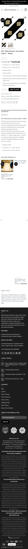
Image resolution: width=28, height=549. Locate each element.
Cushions (8, 299)
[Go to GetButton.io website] (3, 547)
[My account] (22, 10)
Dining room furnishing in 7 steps (14, 378)
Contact (3, 391)
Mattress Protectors (6, 297)
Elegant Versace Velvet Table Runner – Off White (6, 176)
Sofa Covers (16, 297)
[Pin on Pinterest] (14, 102)
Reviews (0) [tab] (4, 114)
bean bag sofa (17, 472)
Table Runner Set (14, 98)
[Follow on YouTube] (19, 353)
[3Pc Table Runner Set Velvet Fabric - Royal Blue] (21, 218)
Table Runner (7, 98)
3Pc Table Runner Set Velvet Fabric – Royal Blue (20, 281)
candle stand (5, 505)
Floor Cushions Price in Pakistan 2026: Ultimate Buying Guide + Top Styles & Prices (16, 365)
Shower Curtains (21, 299)
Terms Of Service (6, 397)
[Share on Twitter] (8, 102)
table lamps (9, 487)
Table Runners (17, 96)
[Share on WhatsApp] (2, 102)
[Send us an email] (11, 353)
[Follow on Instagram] (5, 353)
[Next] (24, 28)
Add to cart (14, 89)
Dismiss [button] (21, 3)
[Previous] (3, 28)
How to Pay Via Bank (7, 408)
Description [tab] (4, 111)
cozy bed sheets (6, 485)
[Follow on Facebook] (2, 353)
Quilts (2, 299)
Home (2, 48)
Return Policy (5, 405)
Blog (2, 389)
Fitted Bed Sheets (13, 295)
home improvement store (16, 535)
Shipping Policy (5, 402)
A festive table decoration (12, 369)
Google (14, 440)
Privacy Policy (5, 399)
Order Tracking (5, 394)
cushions (18, 485)
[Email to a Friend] (11, 102)
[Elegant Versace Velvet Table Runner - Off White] (7, 166)
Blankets (23, 297)
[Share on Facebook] (5, 102)
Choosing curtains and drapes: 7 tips (15, 374)
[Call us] (14, 353)
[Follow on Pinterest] (16, 353)
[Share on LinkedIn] (16, 102)
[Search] (18, 9)
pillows (8, 472)
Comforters (22, 295)
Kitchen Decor (10, 48)
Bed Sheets (4, 295)
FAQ (21, 544)
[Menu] (2, 10)
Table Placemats (6, 301)
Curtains (14, 299)
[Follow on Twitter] (8, 353)
